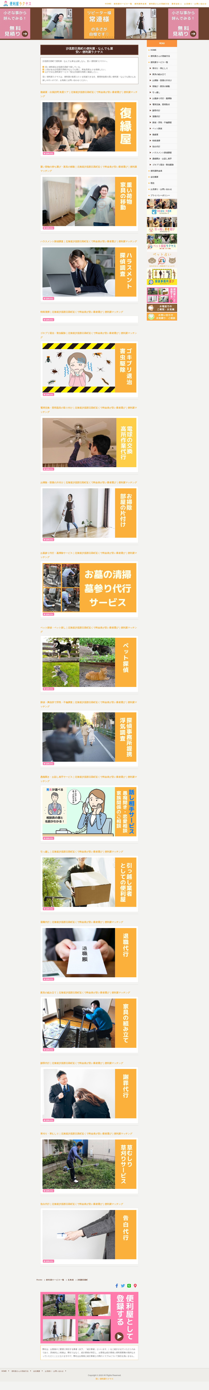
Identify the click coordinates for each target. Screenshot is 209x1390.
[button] (94, 37)
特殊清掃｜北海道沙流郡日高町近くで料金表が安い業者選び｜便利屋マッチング (81, 311)
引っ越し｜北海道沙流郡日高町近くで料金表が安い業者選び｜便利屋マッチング (81, 851)
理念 (152, 183)
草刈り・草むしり (160, 68)
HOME (108, 3)
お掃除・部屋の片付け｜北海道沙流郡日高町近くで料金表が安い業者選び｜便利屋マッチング (88, 482)
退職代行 (156, 116)
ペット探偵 (157, 128)
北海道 (71, 1279)
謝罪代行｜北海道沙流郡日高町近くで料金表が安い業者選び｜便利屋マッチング (81, 1063)
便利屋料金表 (140, 3)
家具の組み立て (159, 74)
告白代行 (156, 146)
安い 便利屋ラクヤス (104, 1378)
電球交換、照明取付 (161, 104)
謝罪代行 (156, 110)
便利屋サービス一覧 (123, 3)
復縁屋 (155, 134)
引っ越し (156, 92)
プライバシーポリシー (160, 195)
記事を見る (49, 153)
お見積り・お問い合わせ (195, 3)
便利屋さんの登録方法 (159, 3)
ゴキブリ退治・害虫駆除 (163, 164)
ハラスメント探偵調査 (162, 152)
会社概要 (154, 176)
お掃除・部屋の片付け (162, 80)
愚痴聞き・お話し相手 (162, 158)
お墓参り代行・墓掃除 (162, 98)
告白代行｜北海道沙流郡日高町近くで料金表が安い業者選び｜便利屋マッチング (81, 1204)
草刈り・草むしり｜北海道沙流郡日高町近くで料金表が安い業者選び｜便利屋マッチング (86, 1133)
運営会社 (176, 3)
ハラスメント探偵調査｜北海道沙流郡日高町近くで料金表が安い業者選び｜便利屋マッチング (88, 241)
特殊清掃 (156, 140)
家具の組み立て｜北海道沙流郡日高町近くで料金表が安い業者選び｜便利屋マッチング (85, 992)
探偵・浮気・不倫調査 (162, 122)
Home (40, 1279)
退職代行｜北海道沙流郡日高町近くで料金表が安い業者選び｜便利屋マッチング (81, 922)
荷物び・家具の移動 (161, 86)
